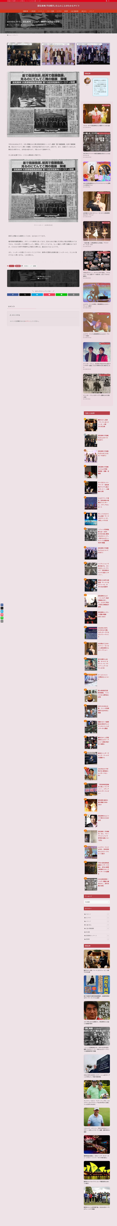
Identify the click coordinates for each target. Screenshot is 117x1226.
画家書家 (17, 25)
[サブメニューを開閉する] (108, 914)
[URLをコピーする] (73, 294)
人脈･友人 (88, 925)
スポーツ (88, 914)
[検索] (109, 1)
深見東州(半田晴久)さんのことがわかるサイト (58, 6)
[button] (13, 294)
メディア (11, 25)
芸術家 (88, 939)
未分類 (88, 932)
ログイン (27, 321)
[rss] (106, 1)
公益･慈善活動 (90, 928)
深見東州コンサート (91, 935)
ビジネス (88, 917)
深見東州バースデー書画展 (28, 24)
